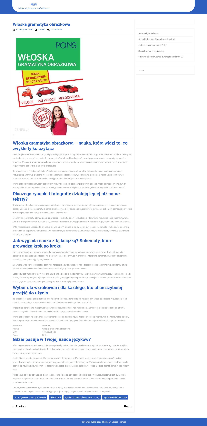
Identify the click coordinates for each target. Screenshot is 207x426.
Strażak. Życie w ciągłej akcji (151, 51)
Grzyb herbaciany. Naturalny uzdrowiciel (156, 39)
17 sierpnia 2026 (24, 29)
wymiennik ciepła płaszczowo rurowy (82, 397)
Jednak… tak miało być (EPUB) (152, 45)
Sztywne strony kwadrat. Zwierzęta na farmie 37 (160, 57)
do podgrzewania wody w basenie (30, 397)
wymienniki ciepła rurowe (115, 397)
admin (41, 29)
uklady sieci (55, 397)
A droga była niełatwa (148, 33)
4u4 (34, 4)
